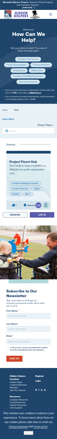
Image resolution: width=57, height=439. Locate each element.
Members (14, 387)
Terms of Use (41, 426)
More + (28, 194)
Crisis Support (16, 407)
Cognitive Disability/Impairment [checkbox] (28, 76)
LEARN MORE (27, 7)
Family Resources (17, 402)
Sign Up (14, 358)
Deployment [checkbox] (19, 70)
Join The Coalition (18, 390)
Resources (15, 396)
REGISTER (15, 215)
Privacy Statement (18, 426)
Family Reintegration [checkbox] (17, 64)
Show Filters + (46, 125)
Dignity (37, 188)
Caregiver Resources (20, 188)
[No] (53, 423)
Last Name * (12, 324)
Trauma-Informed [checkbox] (41, 64)
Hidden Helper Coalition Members (18, 383)
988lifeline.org (35, 92)
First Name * (12, 311)
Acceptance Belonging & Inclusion (25, 183)
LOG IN (42, 215)
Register (39, 376)
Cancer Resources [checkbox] (28, 81)
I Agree (28, 433)
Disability (15, 194)
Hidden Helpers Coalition (18, 377)
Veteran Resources (18, 405)
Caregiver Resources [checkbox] (28, 59)
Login (38, 380)
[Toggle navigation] (47, 14)
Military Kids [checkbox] (37, 70)
